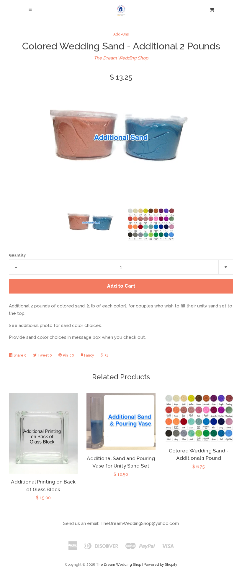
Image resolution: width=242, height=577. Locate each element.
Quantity (17, 255)
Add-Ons (121, 34)
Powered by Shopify (160, 565)
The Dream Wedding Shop (121, 58)
